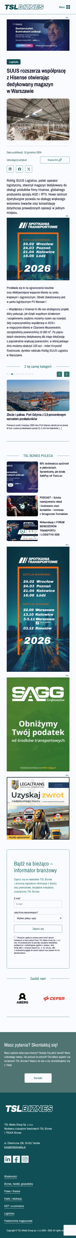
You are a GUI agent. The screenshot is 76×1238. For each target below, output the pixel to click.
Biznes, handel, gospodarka (18, 1184)
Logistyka (13, 61)
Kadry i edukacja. (13, 1198)
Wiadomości (10, 1176)
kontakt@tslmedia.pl (14, 1147)
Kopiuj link (53, 159)
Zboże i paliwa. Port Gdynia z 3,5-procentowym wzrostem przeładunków (36, 416)
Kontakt (38, 1078)
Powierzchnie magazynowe (18, 1221)
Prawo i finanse (12, 1191)
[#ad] (38, 35)
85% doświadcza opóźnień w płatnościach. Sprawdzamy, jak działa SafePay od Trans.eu (54, 469)
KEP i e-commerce (14, 1206)
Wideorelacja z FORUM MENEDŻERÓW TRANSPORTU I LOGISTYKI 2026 (52, 528)
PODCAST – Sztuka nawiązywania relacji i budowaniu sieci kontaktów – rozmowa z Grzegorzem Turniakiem (54, 506)
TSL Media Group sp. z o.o (29, 1230)
